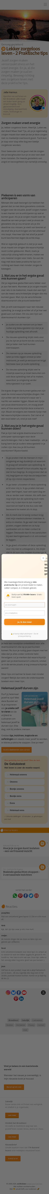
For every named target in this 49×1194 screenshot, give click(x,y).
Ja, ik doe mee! (24, 622)
